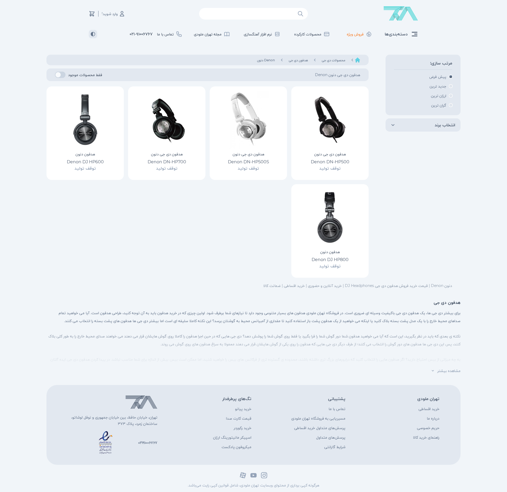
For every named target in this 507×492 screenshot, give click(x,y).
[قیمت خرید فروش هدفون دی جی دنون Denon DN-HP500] (329, 120)
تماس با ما (336, 408)
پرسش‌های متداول (330, 437)
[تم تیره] (93, 34)
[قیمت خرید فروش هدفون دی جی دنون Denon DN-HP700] (166, 120)
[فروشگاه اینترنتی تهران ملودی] (400, 13)
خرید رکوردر (242, 427)
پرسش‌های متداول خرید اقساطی (319, 427)
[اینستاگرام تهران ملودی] (264, 475)
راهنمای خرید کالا (426, 437)
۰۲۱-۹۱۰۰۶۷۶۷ (141, 33)
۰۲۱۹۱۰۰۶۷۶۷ (147, 442)
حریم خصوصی (428, 427)
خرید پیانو (243, 408)
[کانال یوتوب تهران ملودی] (253, 475)
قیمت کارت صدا (238, 418)
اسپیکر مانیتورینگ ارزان (232, 437)
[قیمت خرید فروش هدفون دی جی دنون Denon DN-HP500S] (248, 120)
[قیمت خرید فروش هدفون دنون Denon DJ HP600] (85, 120)
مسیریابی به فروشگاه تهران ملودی (318, 418)
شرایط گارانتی (334, 446)
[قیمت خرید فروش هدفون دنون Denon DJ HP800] (329, 217)
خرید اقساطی (429, 408)
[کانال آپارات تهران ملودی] (243, 475)
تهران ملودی (428, 398)
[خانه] (357, 60)
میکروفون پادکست (236, 446)
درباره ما (433, 418)
